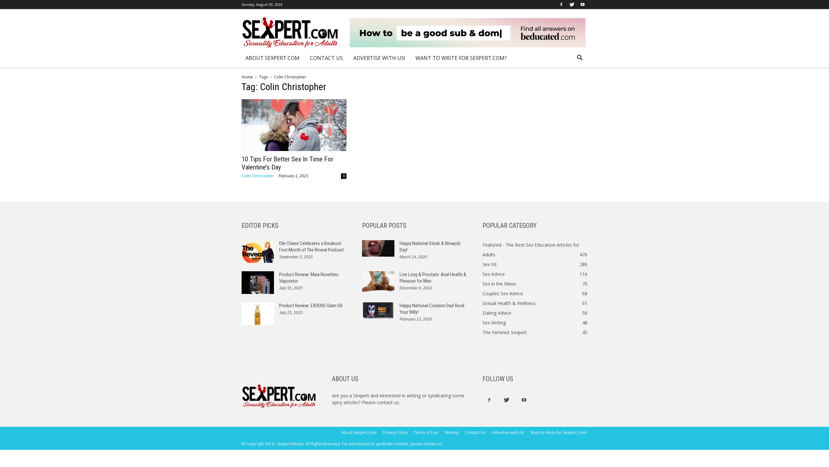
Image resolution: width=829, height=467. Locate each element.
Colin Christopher (258, 176)
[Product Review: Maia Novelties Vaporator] (258, 282)
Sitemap (451, 432)
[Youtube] (582, 4)
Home (247, 77)
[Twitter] (572, 4)
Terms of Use (426, 432)
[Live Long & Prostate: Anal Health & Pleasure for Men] (378, 281)
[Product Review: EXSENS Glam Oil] (258, 313)
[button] (579, 58)
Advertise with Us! (379, 58)
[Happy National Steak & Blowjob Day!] (378, 248)
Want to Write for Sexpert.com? (461, 58)
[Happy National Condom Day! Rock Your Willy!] (378, 310)
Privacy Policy (395, 432)
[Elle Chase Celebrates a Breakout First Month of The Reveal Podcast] (258, 251)
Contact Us (326, 58)
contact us (388, 402)
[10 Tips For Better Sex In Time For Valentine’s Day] (294, 125)
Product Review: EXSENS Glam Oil (310, 306)
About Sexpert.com (272, 58)
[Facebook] (561, 4)
